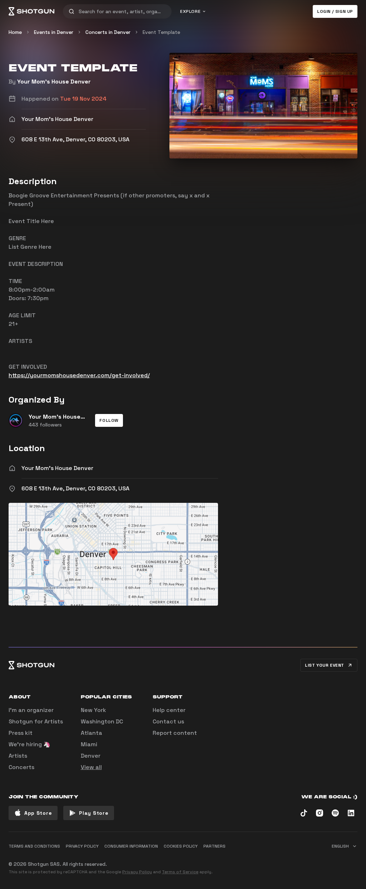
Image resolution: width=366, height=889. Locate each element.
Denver (90, 755)
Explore (190, 11)
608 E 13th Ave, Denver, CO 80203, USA (75, 488)
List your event (324, 665)
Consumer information (131, 846)
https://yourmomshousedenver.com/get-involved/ (79, 375)
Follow (109, 420)
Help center (169, 710)
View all (91, 767)
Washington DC (102, 721)
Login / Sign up (335, 11)
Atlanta (91, 733)
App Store (38, 813)
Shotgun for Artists (36, 721)
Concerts (21, 767)
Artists (18, 755)
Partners (214, 846)
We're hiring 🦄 (29, 744)
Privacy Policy (137, 872)
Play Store (93, 813)
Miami (89, 744)
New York (93, 710)
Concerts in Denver (107, 32)
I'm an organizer (31, 710)
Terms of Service (180, 872)
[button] (109, 420)
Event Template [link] (161, 32)
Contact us (168, 721)
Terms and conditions (34, 846)
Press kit (21, 733)
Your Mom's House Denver (54, 81)
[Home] (31, 11)
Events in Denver (53, 32)
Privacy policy (82, 846)
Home (15, 32)
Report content (175, 733)
